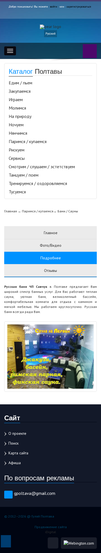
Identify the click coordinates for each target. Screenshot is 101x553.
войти (53, 6)
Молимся (17, 108)
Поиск (13, 443)
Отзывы (50, 270)
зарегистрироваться (78, 6)
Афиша (14, 462)
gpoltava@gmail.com (34, 493)
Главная (10, 211)
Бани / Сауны (68, 211)
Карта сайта (18, 452)
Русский (50, 33)
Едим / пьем (20, 83)
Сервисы (17, 158)
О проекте (17, 433)
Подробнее (50, 257)
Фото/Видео (50, 245)
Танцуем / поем (23, 175)
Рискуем (16, 150)
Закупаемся (20, 91)
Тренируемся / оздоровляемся (38, 183)
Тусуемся (17, 191)
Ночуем (16, 124)
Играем (16, 99)
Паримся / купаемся (28, 141)
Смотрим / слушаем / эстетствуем (42, 166)
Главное (51, 232)
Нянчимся (18, 133)
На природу (20, 116)
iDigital (50, 532)
